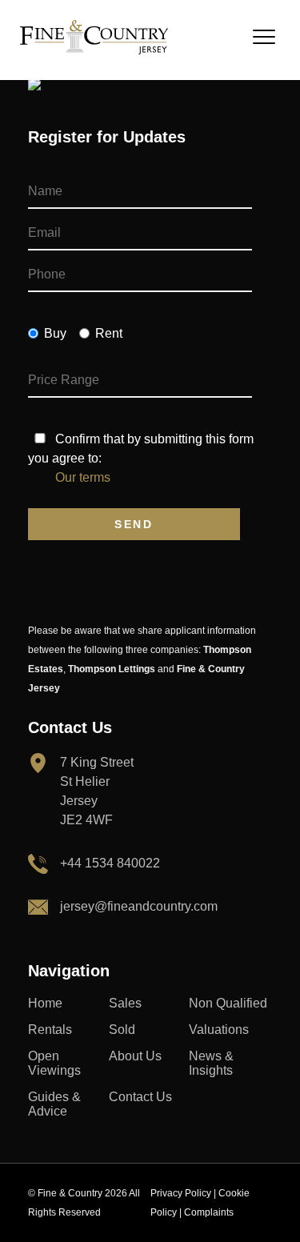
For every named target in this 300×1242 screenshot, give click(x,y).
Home (45, 1003)
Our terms (82, 477)
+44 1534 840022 (110, 863)
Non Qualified (228, 1003)
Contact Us (140, 1097)
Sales (125, 1003)
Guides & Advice (54, 1104)
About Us (135, 1056)
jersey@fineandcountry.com (139, 906)
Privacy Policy (180, 1193)
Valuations (219, 1029)
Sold (122, 1029)
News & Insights (211, 1063)
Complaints (209, 1212)
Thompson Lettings (111, 669)
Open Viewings (54, 1063)
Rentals (50, 1029)
